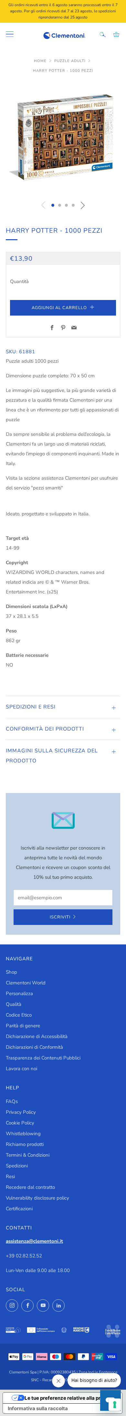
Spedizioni (17, 1166)
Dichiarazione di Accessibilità (37, 1036)
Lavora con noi (21, 1068)
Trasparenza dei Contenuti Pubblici (43, 1058)
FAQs (12, 1101)
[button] (52, 205)
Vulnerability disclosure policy (37, 1198)
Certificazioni (19, 1208)
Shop (11, 972)
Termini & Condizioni (27, 1155)
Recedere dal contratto (30, 1187)
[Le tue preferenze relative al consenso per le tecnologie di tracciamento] (115, 1404)
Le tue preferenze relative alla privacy (69, 1398)
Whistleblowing (23, 1133)
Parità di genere (23, 1025)
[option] (63, 138)
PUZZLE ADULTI (70, 60)
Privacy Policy (21, 1112)
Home (41, 60)
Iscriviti (60, 917)
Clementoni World (26, 983)
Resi (10, 1176)
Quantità (19, 281)
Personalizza (19, 993)
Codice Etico (19, 1015)
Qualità (13, 1004)
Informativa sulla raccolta (38, 1408)
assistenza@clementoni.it (34, 1241)
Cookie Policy (20, 1123)
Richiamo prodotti (25, 1144)
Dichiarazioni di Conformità (34, 1047)
